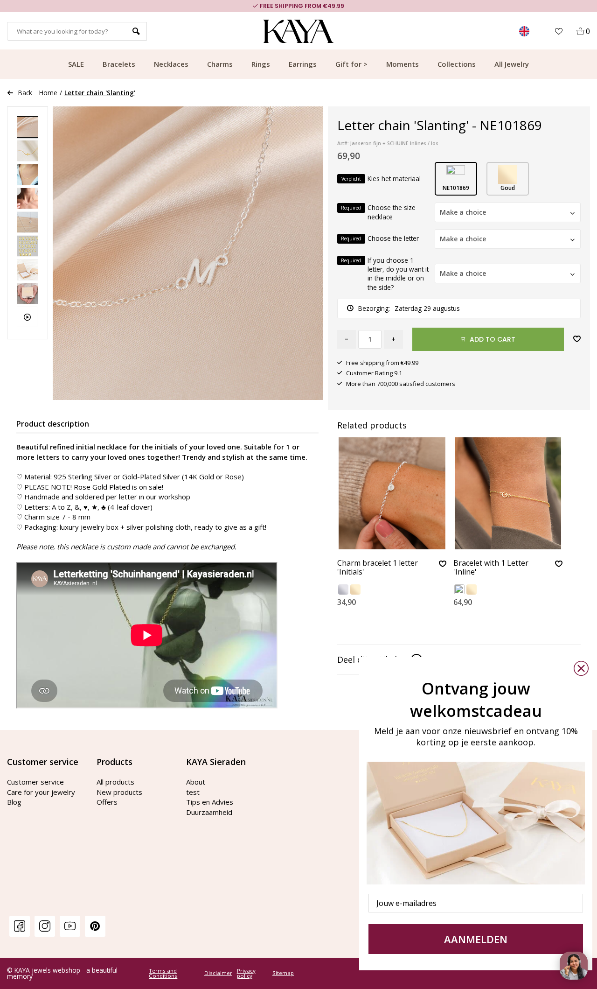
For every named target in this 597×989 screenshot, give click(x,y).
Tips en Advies (209, 802)
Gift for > (351, 64)
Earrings (303, 64)
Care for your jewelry (41, 792)
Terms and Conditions (163, 973)
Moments (402, 64)
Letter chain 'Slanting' (99, 92)
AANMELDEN (475, 939)
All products (115, 781)
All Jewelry (511, 64)
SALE (76, 64)
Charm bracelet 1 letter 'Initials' (377, 568)
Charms (220, 64)
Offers (107, 802)
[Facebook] (19, 925)
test (193, 792)
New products (119, 792)
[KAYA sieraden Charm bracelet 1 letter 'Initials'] (391, 493)
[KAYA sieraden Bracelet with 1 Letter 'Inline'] (507, 493)
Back (25, 92)
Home (48, 92)
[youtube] (70, 925)
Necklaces (171, 64)
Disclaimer (218, 973)
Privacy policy (246, 973)
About (195, 781)
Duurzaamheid (209, 812)
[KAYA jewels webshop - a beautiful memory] (298, 31)
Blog (14, 802)
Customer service (35, 781)
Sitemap (283, 973)
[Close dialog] (581, 668)
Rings (260, 64)
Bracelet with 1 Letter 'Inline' (490, 568)
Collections (456, 64)
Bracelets (119, 64)
